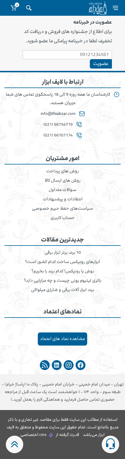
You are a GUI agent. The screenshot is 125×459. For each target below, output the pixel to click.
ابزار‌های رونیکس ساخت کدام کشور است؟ (62, 262)
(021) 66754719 (58, 124)
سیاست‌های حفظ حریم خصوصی (62, 208)
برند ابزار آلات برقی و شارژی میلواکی (62, 290)
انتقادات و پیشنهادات (63, 199)
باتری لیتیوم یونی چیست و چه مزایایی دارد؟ (62, 280)
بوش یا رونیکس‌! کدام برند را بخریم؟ (62, 271)
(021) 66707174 (58, 135)
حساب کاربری (63, 218)
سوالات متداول (62, 190)
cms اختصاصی (33, 435)
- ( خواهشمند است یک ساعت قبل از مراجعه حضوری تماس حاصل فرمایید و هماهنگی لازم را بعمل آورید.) (62, 391)
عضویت (101, 63)
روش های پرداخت (62, 171)
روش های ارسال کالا (63, 180)
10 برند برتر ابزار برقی (62, 252)
